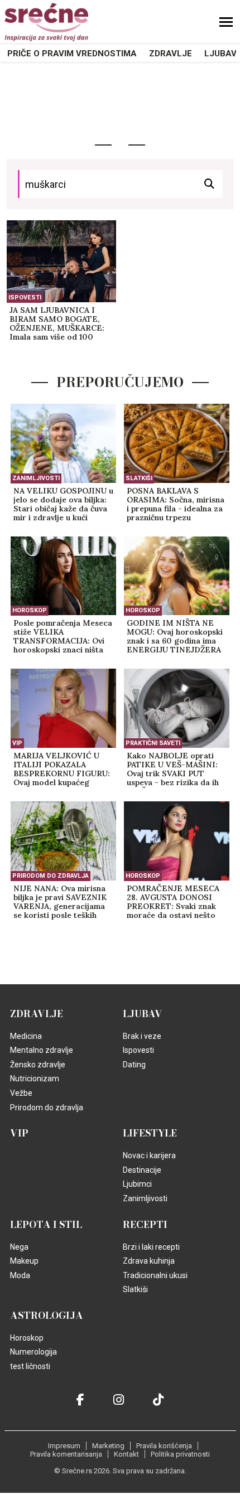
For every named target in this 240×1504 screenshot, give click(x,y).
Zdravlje (170, 54)
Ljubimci (137, 1183)
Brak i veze (142, 1036)
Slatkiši (139, 478)
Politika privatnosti (180, 1454)
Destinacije (142, 1170)
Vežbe (21, 1093)
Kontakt (126, 1454)
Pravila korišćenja (164, 1446)
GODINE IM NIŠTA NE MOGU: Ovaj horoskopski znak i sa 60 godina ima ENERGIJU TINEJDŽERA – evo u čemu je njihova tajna (175, 636)
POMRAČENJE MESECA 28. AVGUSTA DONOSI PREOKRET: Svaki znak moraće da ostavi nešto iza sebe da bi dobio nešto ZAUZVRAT (176, 902)
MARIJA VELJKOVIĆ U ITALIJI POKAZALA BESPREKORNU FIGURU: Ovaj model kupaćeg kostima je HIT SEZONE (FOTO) (61, 769)
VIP (17, 743)
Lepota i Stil (46, 1224)
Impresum (64, 1446)
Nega (19, 1246)
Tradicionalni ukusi (155, 1275)
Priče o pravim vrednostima (72, 54)
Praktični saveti (153, 743)
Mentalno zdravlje (41, 1050)
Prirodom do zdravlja (50, 876)
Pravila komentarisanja (66, 1454)
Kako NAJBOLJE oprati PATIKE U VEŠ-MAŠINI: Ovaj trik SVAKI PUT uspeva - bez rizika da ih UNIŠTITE (173, 769)
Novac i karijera (149, 1155)
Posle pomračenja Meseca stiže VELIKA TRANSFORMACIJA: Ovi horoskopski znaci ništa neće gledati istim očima (62, 636)
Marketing (108, 1446)
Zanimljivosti (36, 478)
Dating (134, 1064)
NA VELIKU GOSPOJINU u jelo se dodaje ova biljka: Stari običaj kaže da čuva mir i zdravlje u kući (63, 504)
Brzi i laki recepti (151, 1246)
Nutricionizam (34, 1078)
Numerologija (33, 1351)
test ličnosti (30, 1366)
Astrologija (46, 1315)
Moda (20, 1275)
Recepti (145, 1224)
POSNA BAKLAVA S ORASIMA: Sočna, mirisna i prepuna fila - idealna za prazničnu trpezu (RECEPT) (175, 504)
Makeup (24, 1260)
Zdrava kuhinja (149, 1260)
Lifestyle (150, 1133)
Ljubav (220, 54)
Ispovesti (24, 297)
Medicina (26, 1036)
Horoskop (29, 610)
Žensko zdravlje (37, 1064)
